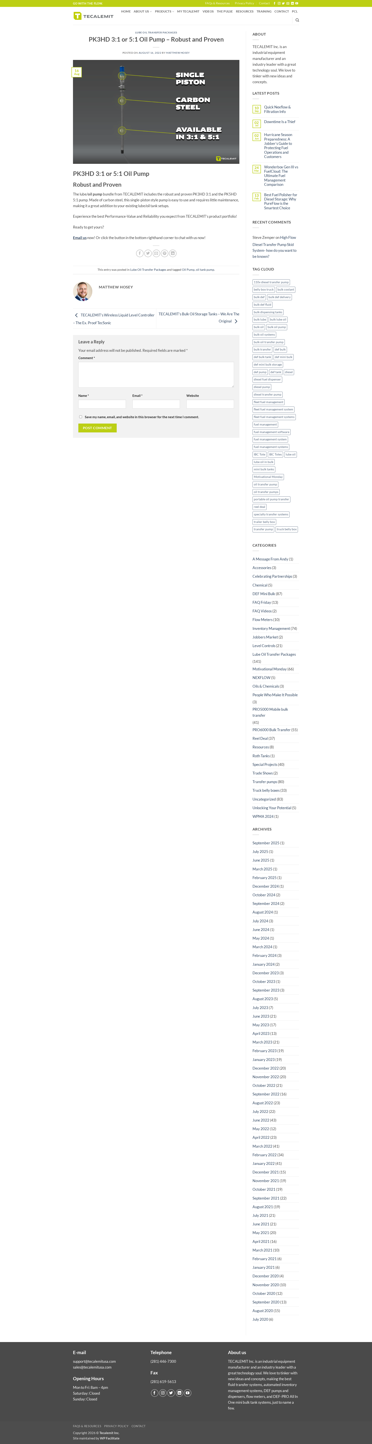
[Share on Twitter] (148, 253)
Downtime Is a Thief (279, 122)
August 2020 (263, 1310)
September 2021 (266, 1198)
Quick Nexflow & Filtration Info (277, 109)
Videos (208, 11)
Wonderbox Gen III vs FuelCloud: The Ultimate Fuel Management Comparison (281, 176)
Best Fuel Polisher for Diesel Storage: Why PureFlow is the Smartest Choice (280, 201)
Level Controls (264, 645)
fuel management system (270, 439)
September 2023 (266, 990)
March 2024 (262, 947)
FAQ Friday (262, 602)
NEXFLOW (261, 677)
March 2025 (262, 869)
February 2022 (265, 1155)
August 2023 (263, 999)
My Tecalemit (188, 11)
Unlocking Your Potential (272, 808)
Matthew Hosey (178, 52)
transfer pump (263, 529)
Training (264, 11)
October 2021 (264, 1189)
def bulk (280, 349)
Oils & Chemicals (266, 686)
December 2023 (266, 973)
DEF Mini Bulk (264, 593)
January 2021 (264, 1267)
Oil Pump (188, 269)
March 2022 (262, 1146)
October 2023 (264, 981)
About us (141, 11)
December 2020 (266, 1276)
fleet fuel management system (273, 409)
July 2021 (260, 1215)
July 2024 (260, 921)
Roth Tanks (261, 756)
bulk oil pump (277, 327)
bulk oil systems (264, 334)
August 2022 (263, 1103)
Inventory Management (271, 628)
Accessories (262, 567)
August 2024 (263, 912)
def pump (260, 372)
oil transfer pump (265, 484)
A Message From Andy (270, 559)
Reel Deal (260, 738)
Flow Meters (263, 619)
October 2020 (264, 1293)
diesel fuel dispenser (267, 379)
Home (126, 11)
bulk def (259, 297)
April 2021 (261, 1241)
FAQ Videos (262, 611)
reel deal (259, 506)
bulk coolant (285, 289)
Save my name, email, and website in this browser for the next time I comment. (142, 417)
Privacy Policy (244, 3)
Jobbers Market (265, 637)
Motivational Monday (268, 477)
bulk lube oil (278, 319)
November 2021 (266, 1180)
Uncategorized (264, 799)
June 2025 (261, 860)
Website (192, 395)
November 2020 (266, 1285)
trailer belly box (264, 522)
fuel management (265, 424)
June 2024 (261, 929)
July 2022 (260, 1111)
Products (163, 11)
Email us (80, 237)
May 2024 (261, 938)
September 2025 (266, 843)
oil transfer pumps (266, 492)
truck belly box (287, 529)
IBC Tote (259, 454)
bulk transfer (262, 349)
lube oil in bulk (263, 462)
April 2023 (261, 1033)
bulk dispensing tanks (268, 312)
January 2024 (264, 964)
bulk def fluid (262, 304)
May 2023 (261, 1025)
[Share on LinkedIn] (173, 253)
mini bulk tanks (264, 469)
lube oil (291, 454)
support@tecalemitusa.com (94, 1361)
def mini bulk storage (268, 364)
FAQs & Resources (217, 3)
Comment (86, 358)
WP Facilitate (109, 1438)
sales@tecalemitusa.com (92, 1367)
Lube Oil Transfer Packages (156, 32)
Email (137, 395)
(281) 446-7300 (163, 1361)
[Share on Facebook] (140, 253)
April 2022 (261, 1137)
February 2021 (265, 1258)
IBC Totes (275, 454)
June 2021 (261, 1224)
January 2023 (264, 1059)
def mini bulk (283, 357)
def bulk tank (262, 357)
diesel (289, 372)
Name (83, 395)
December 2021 (266, 1172)
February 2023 (265, 1050)
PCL (295, 11)
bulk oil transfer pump (269, 342)
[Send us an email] (288, 3)
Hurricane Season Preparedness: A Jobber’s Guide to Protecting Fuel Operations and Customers (278, 146)
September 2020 (266, 1302)
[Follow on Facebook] (274, 3)
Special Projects (265, 764)
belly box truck (264, 289)
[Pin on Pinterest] (164, 253)
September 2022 (266, 1094)
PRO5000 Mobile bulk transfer (270, 712)
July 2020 (260, 1319)
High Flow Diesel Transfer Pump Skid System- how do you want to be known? (274, 247)
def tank (275, 372)
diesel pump (262, 387)
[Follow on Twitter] (283, 3)
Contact (264, 3)
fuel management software (271, 432)
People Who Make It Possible (275, 695)
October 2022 (264, 1085)
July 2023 (260, 1007)
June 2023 (261, 1016)
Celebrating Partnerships (272, 576)
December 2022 (266, 1068)
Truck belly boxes (266, 790)
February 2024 (265, 955)
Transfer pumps (265, 781)
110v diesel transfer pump (271, 282)
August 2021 (263, 1207)
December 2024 (266, 886)
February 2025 (265, 877)
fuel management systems (271, 447)
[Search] (297, 20)
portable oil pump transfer (271, 499)
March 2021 (262, 1250)
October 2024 (264, 895)
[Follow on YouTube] (296, 3)
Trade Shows (263, 773)
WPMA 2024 (263, 816)
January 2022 (264, 1163)
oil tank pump (205, 269)
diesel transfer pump (267, 394)
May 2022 (261, 1128)
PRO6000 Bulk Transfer (272, 729)
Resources (245, 11)
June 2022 (261, 1120)
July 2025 (260, 851)
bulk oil (259, 327)
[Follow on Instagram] (279, 3)
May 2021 (261, 1232)
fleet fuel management (268, 402)
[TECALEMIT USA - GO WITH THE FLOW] (93, 15)
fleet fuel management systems (274, 417)
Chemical (260, 585)
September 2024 (266, 903)
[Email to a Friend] (156, 253)
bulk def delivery (279, 297)
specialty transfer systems (271, 514)
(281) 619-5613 (163, 1381)
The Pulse (225, 11)
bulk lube (260, 319)
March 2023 (262, 1042)
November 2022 (266, 1077)
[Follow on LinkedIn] (292, 3)
